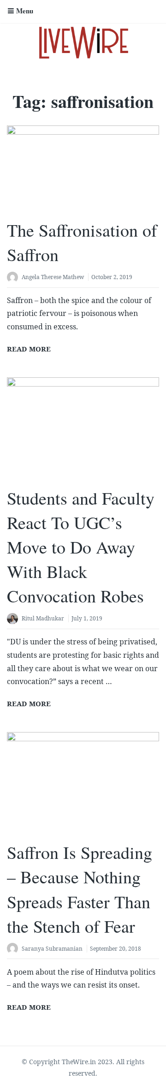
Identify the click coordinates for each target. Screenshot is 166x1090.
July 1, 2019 (86, 618)
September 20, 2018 (115, 949)
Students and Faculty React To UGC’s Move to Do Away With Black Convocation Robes (80, 547)
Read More (29, 348)
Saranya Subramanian (52, 949)
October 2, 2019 (111, 277)
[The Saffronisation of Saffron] (83, 168)
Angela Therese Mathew (53, 277)
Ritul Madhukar (43, 618)
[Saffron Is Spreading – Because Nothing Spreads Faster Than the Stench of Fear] (83, 783)
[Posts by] (14, 278)
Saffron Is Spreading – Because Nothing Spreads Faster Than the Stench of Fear (79, 889)
